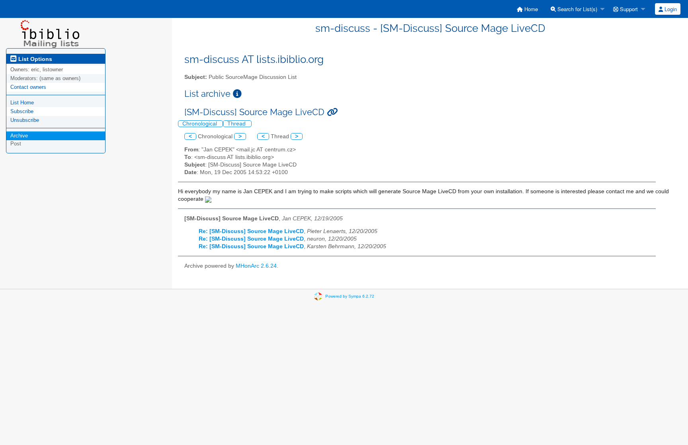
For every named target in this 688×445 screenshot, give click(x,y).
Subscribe (21, 111)
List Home (22, 103)
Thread (237, 124)
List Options (34, 59)
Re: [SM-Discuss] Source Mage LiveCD (251, 231)
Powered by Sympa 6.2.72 (349, 296)
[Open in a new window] (237, 94)
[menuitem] (527, 9)
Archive (19, 136)
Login (670, 9)
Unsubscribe (24, 120)
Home (530, 9)
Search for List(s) (576, 9)
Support (628, 9)
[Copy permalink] (332, 112)
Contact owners (28, 87)
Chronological (200, 124)
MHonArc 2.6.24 (256, 266)
